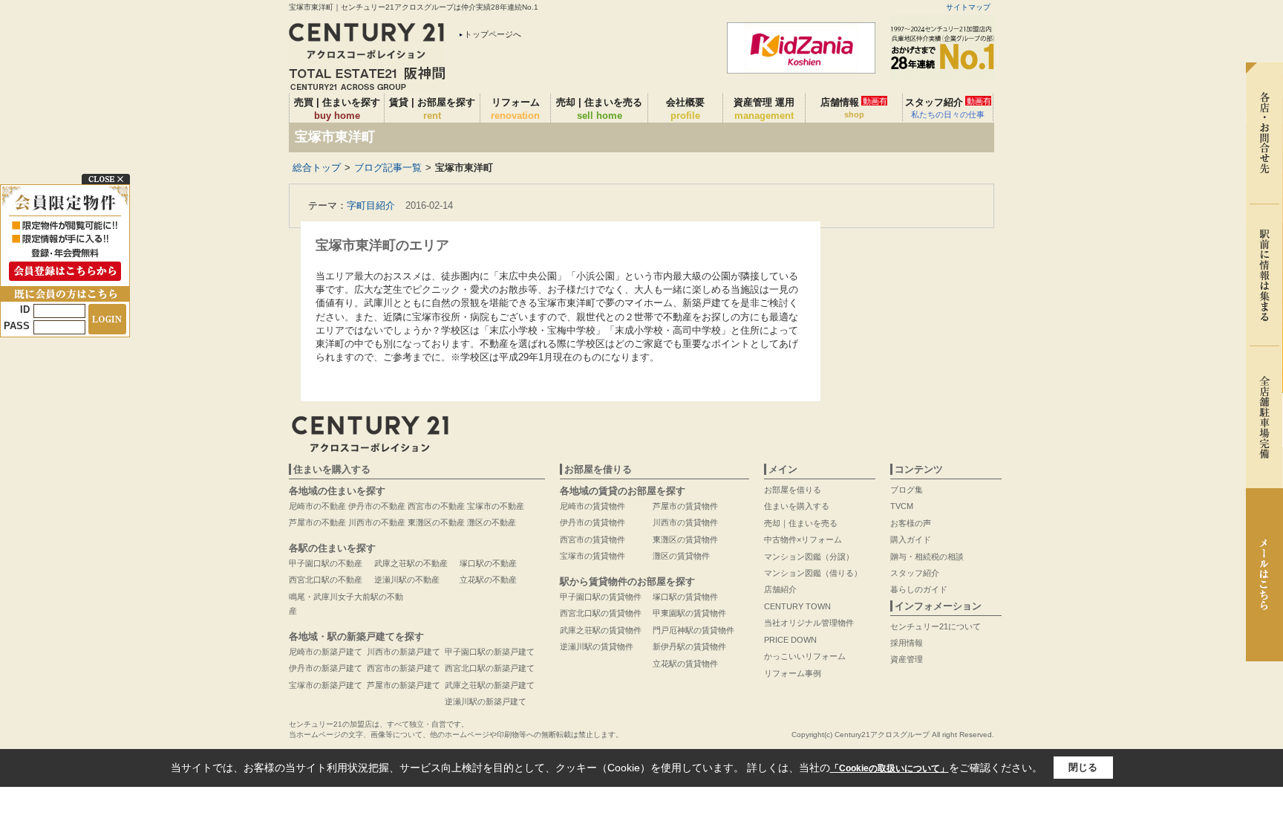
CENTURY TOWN (797, 606)
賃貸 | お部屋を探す (432, 109)
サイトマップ (968, 7)
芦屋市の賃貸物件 (685, 506)
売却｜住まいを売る (801, 523)
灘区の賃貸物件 (681, 555)
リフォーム (515, 109)
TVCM (901, 506)
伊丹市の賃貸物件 (592, 522)
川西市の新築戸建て (403, 651)
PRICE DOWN (790, 639)
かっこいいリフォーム (805, 656)
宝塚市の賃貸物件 (592, 555)
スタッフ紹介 (948, 108)
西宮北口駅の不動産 (325, 579)
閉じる (1082, 767)
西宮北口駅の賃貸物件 (601, 613)
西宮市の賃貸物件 (592, 539)
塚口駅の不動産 (488, 563)
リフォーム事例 (792, 673)
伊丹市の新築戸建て (325, 668)
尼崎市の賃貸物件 (592, 506)
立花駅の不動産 (488, 579)
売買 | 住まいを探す (337, 109)
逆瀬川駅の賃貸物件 (596, 646)
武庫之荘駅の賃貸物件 (601, 630)
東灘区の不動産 (436, 522)
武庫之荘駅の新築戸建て (490, 685)
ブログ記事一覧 (388, 167)
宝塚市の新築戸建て (325, 685)
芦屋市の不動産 (317, 522)
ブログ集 (906, 489)
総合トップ (317, 167)
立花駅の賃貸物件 (685, 663)
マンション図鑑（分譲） (809, 556)
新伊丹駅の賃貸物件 (689, 646)
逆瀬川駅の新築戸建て (485, 701)
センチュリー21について (935, 626)
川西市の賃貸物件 (685, 522)
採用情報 (906, 642)
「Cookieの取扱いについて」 (889, 768)
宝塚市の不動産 (495, 506)
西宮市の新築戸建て (403, 668)
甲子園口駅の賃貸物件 (601, 596)
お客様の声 (910, 523)
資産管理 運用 (764, 109)
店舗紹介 (780, 589)
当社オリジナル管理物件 (809, 622)
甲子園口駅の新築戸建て (490, 651)
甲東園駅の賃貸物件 (689, 613)
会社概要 (685, 109)
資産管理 (906, 659)
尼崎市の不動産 (317, 506)
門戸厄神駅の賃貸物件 (693, 630)
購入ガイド (910, 539)
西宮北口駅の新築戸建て (490, 668)
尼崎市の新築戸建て (325, 651)
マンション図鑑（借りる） (813, 572)
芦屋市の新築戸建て (403, 685)
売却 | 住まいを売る (599, 109)
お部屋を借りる (792, 489)
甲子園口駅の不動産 (325, 563)
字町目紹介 (371, 205)
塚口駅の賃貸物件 (685, 596)
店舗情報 (853, 108)
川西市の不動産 (376, 522)
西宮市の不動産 (436, 506)
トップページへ (492, 34)
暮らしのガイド (918, 589)
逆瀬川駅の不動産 (407, 579)
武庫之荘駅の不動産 (411, 563)
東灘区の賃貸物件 (685, 539)
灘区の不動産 (491, 522)
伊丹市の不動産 (376, 506)
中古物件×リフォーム (803, 539)
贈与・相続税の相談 (927, 556)
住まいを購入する (796, 506)
